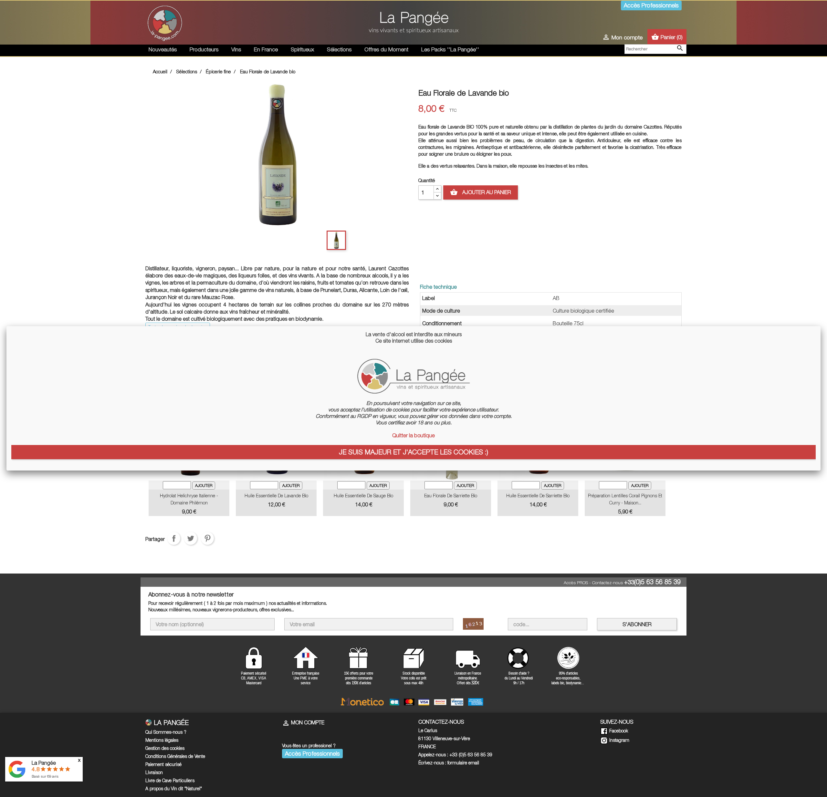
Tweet (190, 538)
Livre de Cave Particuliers (169, 780)
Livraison (154, 772)
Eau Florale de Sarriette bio (450, 495)
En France (266, 49)
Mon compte (303, 722)
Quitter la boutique (413, 435)
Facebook (618, 730)
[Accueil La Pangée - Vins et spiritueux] (164, 22)
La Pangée (44, 763)
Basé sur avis (45, 776)
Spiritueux (302, 49)
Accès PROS (576, 582)
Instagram (618, 740)
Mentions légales (161, 740)
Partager (173, 538)
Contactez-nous (607, 582)
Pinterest (207, 538)
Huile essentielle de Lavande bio (276, 495)
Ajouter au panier (480, 192)
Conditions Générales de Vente (175, 756)
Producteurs (204, 49)
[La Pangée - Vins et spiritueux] (413, 25)
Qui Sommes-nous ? (165, 732)
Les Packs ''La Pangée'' (450, 49)
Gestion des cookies (164, 748)
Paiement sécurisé (163, 764)
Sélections (339, 49)
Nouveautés (163, 49)
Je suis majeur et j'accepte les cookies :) (413, 452)
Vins (236, 49)
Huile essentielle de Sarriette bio (538, 495)
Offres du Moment (386, 49)
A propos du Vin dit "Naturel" (173, 788)
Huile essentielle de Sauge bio (363, 495)
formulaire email (463, 762)
